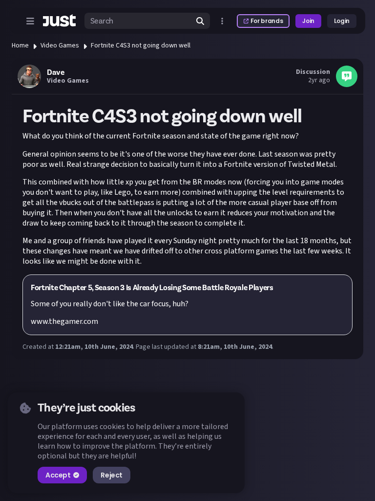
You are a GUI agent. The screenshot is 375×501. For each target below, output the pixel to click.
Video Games (60, 45)
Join (308, 21)
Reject (111, 475)
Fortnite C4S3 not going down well (140, 45)
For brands (266, 21)
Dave (55, 72)
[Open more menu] (222, 21)
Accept (57, 475)
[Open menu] (30, 21)
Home (20, 45)
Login (342, 21)
